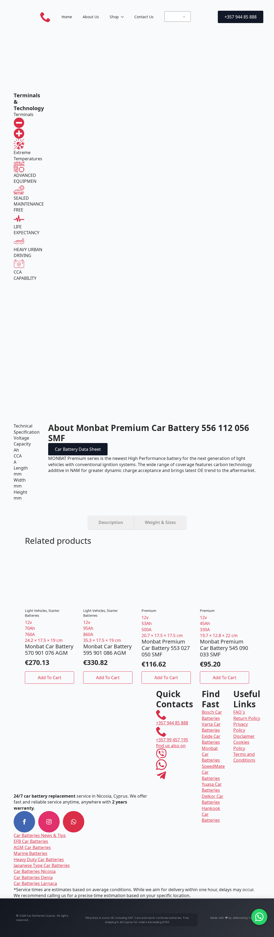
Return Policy (246, 718)
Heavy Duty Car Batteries (39, 859)
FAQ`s (239, 712)
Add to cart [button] (49, 678)
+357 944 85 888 (172, 723)
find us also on (171, 746)
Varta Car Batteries (211, 727)
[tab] (111, 522)
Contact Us (144, 16)
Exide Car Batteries (211, 739)
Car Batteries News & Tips (40, 835)
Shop (114, 16)
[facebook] (24, 821)
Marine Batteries (30, 853)
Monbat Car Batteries (211, 754)
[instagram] (49, 821)
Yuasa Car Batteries (212, 787)
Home (67, 16)
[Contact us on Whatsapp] (161, 764)
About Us (91, 16)
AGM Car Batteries (32, 847)
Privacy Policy (240, 727)
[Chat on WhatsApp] (259, 917)
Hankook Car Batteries (211, 814)
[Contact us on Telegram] (161, 775)
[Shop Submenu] (124, 17)
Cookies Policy (241, 745)
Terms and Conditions (244, 757)
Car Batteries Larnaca (35, 883)
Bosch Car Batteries (212, 715)
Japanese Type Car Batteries (42, 865)
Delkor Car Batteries (212, 799)
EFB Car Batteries (31, 841)
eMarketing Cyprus (245, 917)
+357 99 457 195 (172, 740)
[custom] (73, 821)
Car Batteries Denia (33, 877)
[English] (176, 17)
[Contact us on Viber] (161, 754)
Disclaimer (244, 736)
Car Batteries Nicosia (35, 871)
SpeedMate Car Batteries (213, 772)
